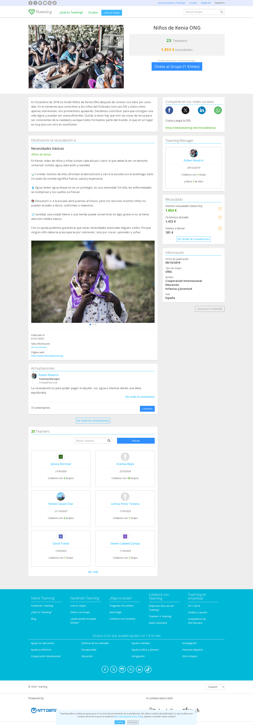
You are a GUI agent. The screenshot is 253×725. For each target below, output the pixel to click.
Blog (33, 618)
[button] (90, 324)
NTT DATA (194, 605)
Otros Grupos (189, 656)
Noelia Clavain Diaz (60, 504)
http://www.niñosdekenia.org (47, 355)
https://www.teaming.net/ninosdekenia (190, 128)
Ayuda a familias (141, 643)
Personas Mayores (192, 649)
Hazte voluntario (158, 622)
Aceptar (120, 722)
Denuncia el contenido (209, 308)
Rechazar (133, 722)
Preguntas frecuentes (121, 605)
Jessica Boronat (61, 464)
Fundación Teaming (42, 605)
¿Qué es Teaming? (71, 12)
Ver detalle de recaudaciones (194, 239)
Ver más (93, 572)
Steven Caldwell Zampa (125, 543)
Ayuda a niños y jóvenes (145, 649)
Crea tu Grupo (78, 605)
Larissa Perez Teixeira (125, 504)
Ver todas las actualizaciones (93, 420)
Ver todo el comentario (140, 397)
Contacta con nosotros (122, 618)
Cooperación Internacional (45, 656)
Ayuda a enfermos (41, 649)
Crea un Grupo (112, 12)
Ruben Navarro (49, 375)
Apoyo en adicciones (42, 643)
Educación (87, 656)
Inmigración (138, 656)
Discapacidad (88, 649)
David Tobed (61, 543)
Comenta (147, 408)
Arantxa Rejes (125, 464)
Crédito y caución (197, 612)
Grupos (93, 12)
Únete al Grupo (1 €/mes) (176, 66)
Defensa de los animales (95, 643)
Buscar (136, 440)
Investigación (189, 643)
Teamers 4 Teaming (160, 616)
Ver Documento (38, 347)
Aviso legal (115, 612)
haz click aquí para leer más (128, 716)
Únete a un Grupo (80, 612)
